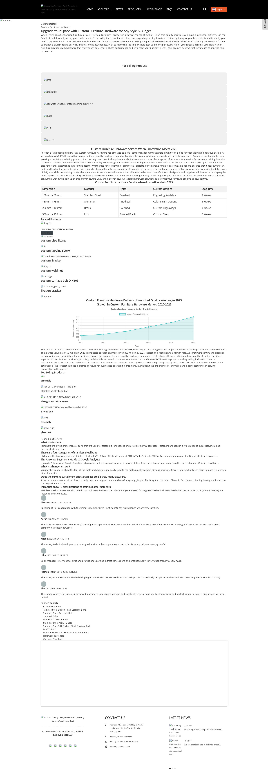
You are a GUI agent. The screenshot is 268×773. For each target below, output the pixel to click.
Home (89, 9)
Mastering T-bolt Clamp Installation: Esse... (203, 729)
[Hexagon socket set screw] (61, 396)
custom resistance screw (57, 229)
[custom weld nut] (46, 266)
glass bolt (46, 432)
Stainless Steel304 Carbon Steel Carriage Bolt (66, 626)
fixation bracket (51, 290)
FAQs (169, 9)
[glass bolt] (47, 427)
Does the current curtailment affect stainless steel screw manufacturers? (83, 476)
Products (134, 9)
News (119, 9)
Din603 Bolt (49, 629)
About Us (103, 9)
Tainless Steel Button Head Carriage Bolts (64, 609)
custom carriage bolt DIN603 (59, 280)
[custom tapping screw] (43, 246)
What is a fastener (51, 442)
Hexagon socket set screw (54, 401)
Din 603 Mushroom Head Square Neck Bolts (66, 632)
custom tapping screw (55, 250)
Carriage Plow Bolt (52, 639)
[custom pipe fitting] (47, 236)
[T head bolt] (64, 407)
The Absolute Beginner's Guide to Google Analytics (70, 459)
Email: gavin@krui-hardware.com (124, 741)
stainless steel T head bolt (54, 390)
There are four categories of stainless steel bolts (69, 452)
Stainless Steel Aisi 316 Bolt (57, 622)
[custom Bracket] (66, 256)
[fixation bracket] (53, 286)
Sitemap (68, 734)
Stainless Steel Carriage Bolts (58, 613)
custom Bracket (51, 260)
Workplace (154, 9)
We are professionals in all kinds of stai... (202, 744)
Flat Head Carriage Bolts (55, 619)
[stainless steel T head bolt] (58, 386)
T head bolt (47, 411)
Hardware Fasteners (53, 635)
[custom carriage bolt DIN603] (46, 276)
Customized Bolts (52, 606)
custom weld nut (52, 270)
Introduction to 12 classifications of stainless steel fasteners (76, 487)
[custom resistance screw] (46, 222)
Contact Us (184, 9)
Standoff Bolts (50, 616)
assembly (46, 380)
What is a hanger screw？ (56, 466)
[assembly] (43, 376)
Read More (47, 232)
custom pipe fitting (53, 240)
